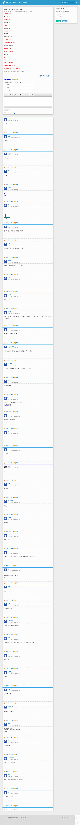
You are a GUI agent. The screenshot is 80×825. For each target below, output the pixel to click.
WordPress (25, 817)
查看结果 (65, 21)
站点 (9, 90)
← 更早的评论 (6, 809)
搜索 (73, 2)
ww (8, 397)
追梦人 (9, 792)
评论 (30, 11)
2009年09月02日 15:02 (9, 11)
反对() (12, 132)
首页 (20, 2)
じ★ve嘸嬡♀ (11, 757)
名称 (8, 84)
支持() (7, 132)
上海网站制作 (7, 405)
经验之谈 (45, 76)
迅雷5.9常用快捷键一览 (13, 9)
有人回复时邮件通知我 (8, 113)
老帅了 (9, 466)
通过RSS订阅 (77, 2)
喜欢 (60, 14)
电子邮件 (8, 87)
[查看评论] (77, 817)
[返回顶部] (77, 822)
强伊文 (26, 11)
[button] (6, 95)
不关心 (60, 16)
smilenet (7, 79)
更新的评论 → (15, 809)
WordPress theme (66, 817)
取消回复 (16, 79)
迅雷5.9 (50, 76)
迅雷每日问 (26, 2)
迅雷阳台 (9, 2)
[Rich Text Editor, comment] (28, 101)
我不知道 (10, 672)
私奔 (9, 483)
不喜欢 (60, 18)
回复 (17, 132)
